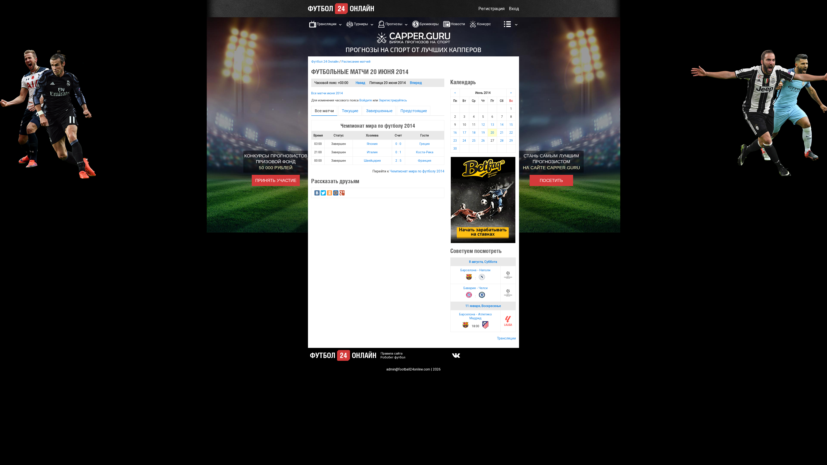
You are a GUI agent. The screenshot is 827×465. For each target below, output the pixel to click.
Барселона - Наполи (475, 270)
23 (455, 140)
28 (502, 140)
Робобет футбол (393, 357)
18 (474, 132)
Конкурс (484, 24)
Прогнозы (394, 24)
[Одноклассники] (329, 192)
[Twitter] (323, 192)
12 (483, 124)
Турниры (361, 24)
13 (492, 124)
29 (511, 140)
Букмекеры (429, 24)
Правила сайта (392, 353)
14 (502, 124)
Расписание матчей (356, 62)
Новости (458, 24)
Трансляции (326, 24)
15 (511, 124)
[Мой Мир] (335, 192)
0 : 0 (398, 144)
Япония (372, 144)
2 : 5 (398, 161)
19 (483, 132)
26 (483, 140)
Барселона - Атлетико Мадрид (475, 316)
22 (511, 132)
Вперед (416, 83)
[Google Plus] (342, 192)
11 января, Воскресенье (483, 306)
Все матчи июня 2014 (327, 93)
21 (502, 132)
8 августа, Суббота (483, 262)
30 (455, 148)
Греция (424, 144)
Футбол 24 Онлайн (325, 62)
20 (492, 132)
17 (464, 132)
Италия (372, 152)
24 (464, 140)
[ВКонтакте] (317, 192)
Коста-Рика (424, 152)
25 (474, 140)
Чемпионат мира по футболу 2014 (417, 171)
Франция (424, 161)
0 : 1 (398, 152)
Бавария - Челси (475, 288)
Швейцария (372, 161)
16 (455, 132)
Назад (360, 83)
